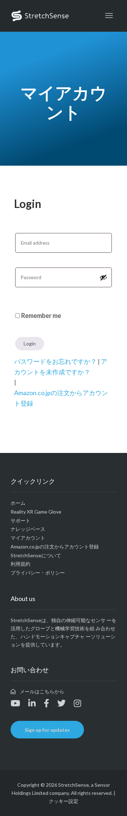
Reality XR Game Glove (36, 512)
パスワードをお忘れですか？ (55, 361)
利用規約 (20, 564)
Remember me (41, 315)
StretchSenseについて (36, 555)
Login (30, 343)
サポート (20, 520)
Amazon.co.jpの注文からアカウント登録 (55, 547)
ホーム (18, 503)
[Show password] (103, 277)
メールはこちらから (42, 691)
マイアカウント (28, 538)
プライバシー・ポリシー (38, 573)
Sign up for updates (47, 730)
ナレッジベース (28, 529)
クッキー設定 (63, 801)
